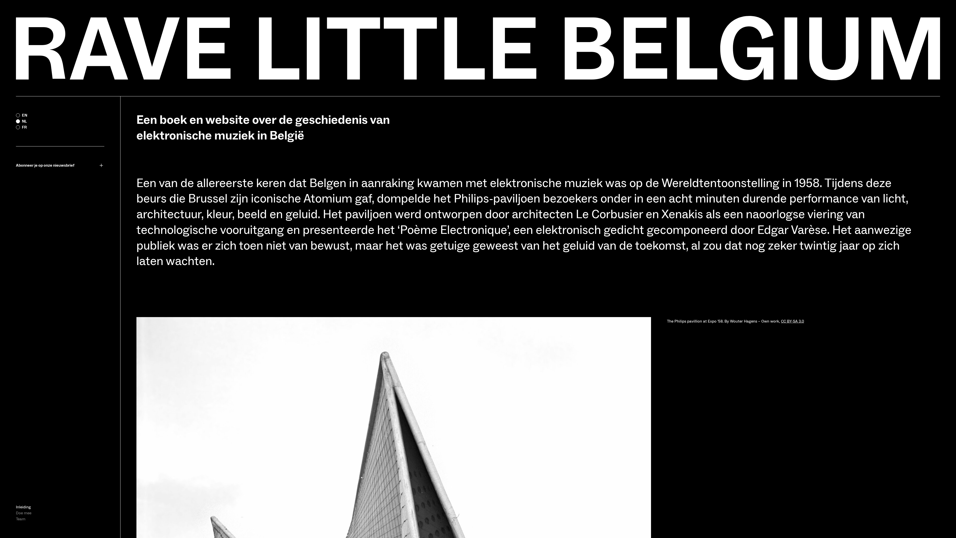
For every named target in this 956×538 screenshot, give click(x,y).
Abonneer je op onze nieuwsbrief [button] (45, 165)
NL (24, 121)
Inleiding (23, 507)
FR (24, 127)
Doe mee (23, 513)
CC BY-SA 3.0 (792, 321)
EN (24, 115)
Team (20, 519)
